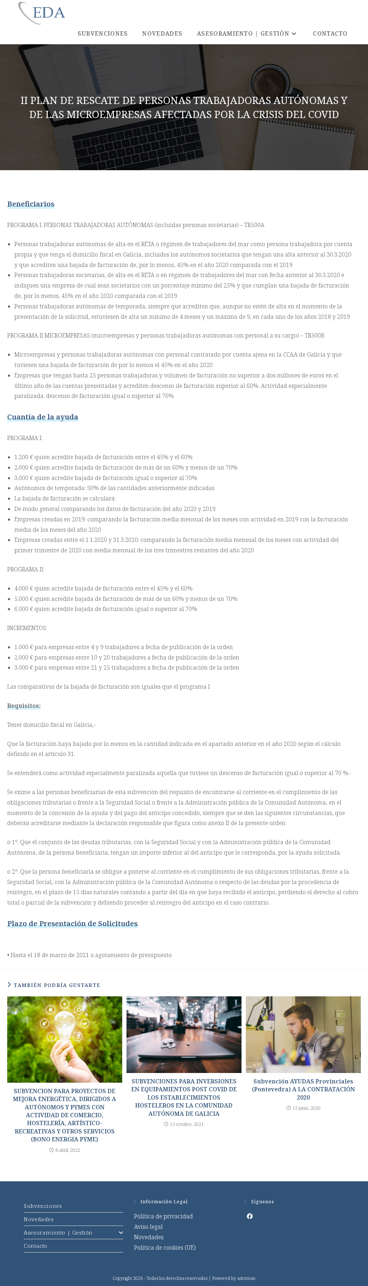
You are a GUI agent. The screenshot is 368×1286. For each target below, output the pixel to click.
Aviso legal (148, 1227)
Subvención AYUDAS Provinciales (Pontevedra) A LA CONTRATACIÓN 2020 (303, 1089)
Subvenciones (43, 1205)
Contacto (35, 1245)
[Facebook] (250, 1216)
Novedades (39, 1219)
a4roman (246, 1278)
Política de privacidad (163, 1216)
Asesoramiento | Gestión (58, 1232)
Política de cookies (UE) (165, 1247)
